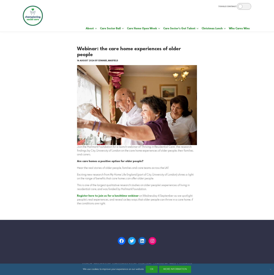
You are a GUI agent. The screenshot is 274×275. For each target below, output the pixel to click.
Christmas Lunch (212, 28)
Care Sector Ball (110, 28)
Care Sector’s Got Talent (179, 28)
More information (175, 269)
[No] (270, 269)
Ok (151, 269)
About (90, 28)
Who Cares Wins (239, 28)
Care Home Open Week (142, 28)
